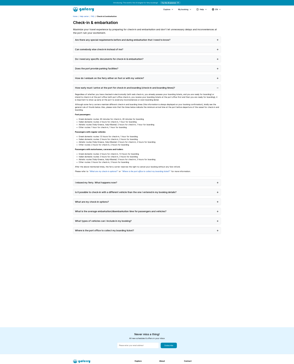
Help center (84, 16)
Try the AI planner (168, 3)
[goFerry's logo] (84, 9)
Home (75, 16)
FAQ (92, 16)
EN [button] (216, 9)
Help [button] (202, 9)
